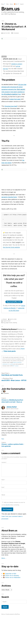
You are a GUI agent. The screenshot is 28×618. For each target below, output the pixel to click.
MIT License (15, 365)
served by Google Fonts (9, 197)
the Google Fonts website (11, 247)
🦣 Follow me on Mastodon (11, 577)
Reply (2, 438)
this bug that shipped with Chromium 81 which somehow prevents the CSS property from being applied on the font (13, 89)
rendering (15, 322)
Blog (2, 4)
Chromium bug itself (10, 106)
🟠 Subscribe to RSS (9, 573)
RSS (16, 4)
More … (3, 558)
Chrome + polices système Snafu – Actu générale (12, 445)
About (11, 4)
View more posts (10, 351)
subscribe (7, 504)
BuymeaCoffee (14, 302)
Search (22, 4)
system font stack (15, 99)
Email (3, 487)
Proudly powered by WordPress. (13, 614)
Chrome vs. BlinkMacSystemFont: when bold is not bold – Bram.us (12, 401)
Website (3, 494)
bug (4, 322)
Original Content (6, 320)
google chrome (8, 322)
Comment (4, 462)
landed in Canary (16, 64)
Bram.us (10, 9)
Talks (7, 4)
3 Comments (16, 33)
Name (3, 479)
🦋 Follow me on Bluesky (11, 575)
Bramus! (5, 319)
